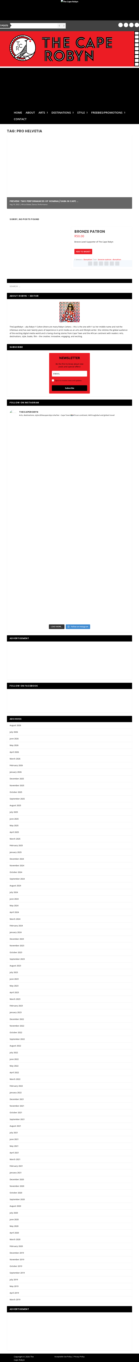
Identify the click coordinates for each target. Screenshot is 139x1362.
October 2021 (16, 1112)
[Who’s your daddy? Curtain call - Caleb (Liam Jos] (39, 470)
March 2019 (15, 1299)
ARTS (42, 113)
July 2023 (14, 972)
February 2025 (16, 845)
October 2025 (16, 792)
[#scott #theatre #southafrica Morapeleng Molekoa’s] (99, 437)
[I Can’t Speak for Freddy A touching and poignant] (99, 470)
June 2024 (14, 899)
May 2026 (14, 745)
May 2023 (14, 985)
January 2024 (16, 932)
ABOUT (30, 113)
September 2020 (17, 1199)
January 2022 (16, 1092)
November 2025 (17, 785)
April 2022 (14, 1072)
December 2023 (17, 939)
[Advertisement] (69, 87)
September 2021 (17, 1119)
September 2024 (17, 879)
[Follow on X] (131, 25)
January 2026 (16, 772)
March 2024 (15, 919)
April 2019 (14, 1293)
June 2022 (14, 1059)
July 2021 (14, 1132)
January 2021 (16, 1172)
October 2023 (16, 952)
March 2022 (15, 1079)
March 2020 (15, 1239)
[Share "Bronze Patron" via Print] (117, 264)
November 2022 (17, 1025)
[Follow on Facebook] (120, 25)
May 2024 (14, 905)
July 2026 (14, 732)
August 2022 (15, 1045)
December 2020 (17, 1179)
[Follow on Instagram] (126, 25)
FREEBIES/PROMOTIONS (106, 113)
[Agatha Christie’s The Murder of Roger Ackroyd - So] (39, 605)
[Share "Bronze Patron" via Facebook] (90, 264)
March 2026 (15, 758)
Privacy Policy (79, 1356)
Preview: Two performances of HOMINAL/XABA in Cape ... (44, 201)
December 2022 (17, 1019)
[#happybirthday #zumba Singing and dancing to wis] (39, 504)
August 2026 (15, 725)
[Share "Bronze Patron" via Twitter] (96, 264)
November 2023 (17, 945)
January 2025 (16, 852)
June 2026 (14, 738)
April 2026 (14, 752)
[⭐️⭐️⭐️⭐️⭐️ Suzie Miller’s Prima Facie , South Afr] (99, 504)
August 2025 (15, 805)
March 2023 (15, 999)
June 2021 (14, 1139)
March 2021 (15, 1159)
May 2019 (14, 1286)
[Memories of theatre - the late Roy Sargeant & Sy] (39, 538)
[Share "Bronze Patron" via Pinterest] (101, 264)
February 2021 (16, 1166)
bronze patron (104, 259)
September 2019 (17, 1272)
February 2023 (16, 1005)
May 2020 (14, 1226)
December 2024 (17, 859)
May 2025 (14, 825)
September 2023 (17, 959)
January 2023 (16, 1012)
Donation (87, 259)
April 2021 (14, 1152)
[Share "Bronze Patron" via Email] (112, 264)
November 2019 (17, 1259)
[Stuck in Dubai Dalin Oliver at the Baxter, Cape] (99, 571)
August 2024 (15, 885)
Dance (34, 204)
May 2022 (14, 1066)
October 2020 (16, 1192)
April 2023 (14, 992)
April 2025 (14, 832)
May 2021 (14, 1146)
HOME (18, 113)
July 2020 (14, 1212)
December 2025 (17, 778)
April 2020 (14, 1232)
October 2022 (16, 1032)
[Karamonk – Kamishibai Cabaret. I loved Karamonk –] (99, 605)
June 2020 (14, 1219)
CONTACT (20, 119)
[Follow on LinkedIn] (137, 25)
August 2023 (15, 965)
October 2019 (16, 1266)
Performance (43, 204)
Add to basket (83, 251)
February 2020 (16, 1246)
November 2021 (17, 1106)
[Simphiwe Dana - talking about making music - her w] (99, 538)
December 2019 (17, 1253)
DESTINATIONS (61, 113)
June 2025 (14, 819)
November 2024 (17, 865)
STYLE (81, 113)
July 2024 (14, 892)
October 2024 (16, 872)
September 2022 (17, 1039)
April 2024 (14, 912)
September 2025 (17, 798)
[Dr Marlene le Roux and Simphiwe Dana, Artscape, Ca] (39, 571)
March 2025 (15, 838)
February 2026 (16, 765)
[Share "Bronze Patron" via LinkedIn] (106, 264)
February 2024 (16, 925)
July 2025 (14, 812)
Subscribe (69, 388)
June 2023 (14, 979)
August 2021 (15, 1126)
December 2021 (17, 1099)
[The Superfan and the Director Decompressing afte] (39, 437)
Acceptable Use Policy (63, 1356)
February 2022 (16, 1086)
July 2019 (14, 1279)
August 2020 (15, 1206)
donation (117, 259)
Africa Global (26, 204)
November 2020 (17, 1186)
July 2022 (14, 1052)
